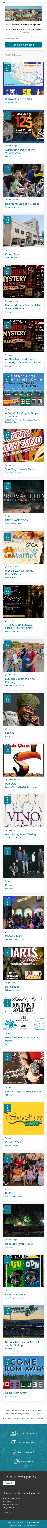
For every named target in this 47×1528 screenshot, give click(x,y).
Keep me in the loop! (23, 44)
